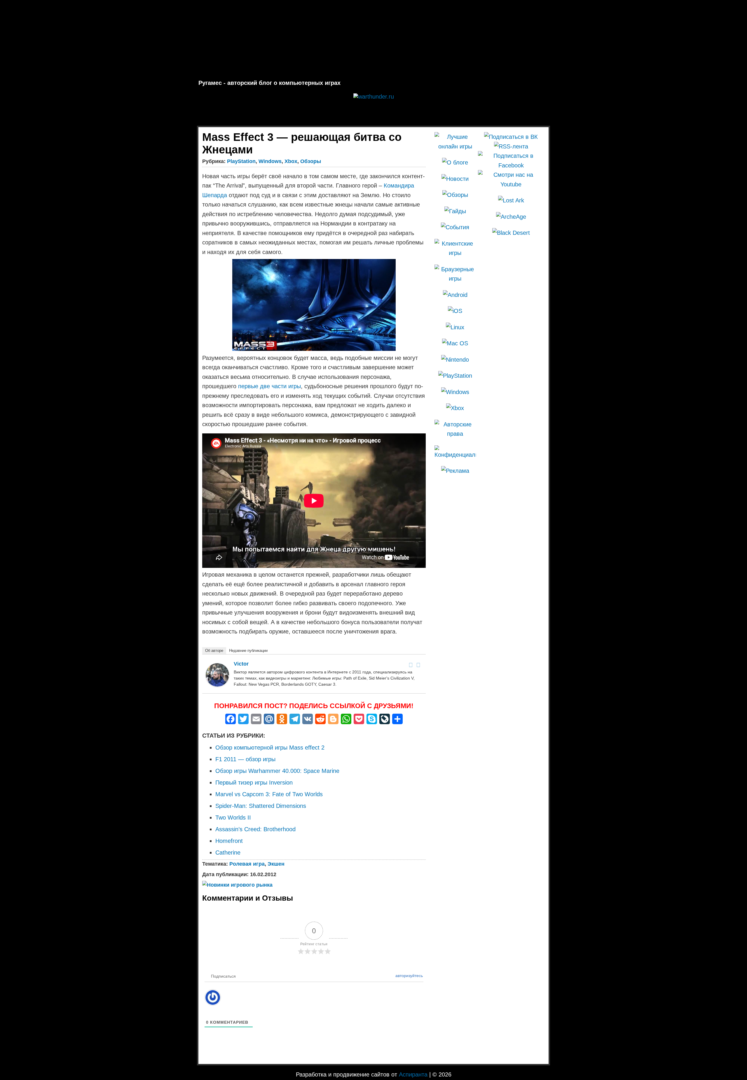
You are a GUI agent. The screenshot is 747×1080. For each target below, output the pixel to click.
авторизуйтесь (408, 975)
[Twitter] (418, 664)
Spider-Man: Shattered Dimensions (260, 806)
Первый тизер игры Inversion (254, 782)
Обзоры (310, 161)
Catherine (227, 852)
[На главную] (373, 40)
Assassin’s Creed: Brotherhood (255, 829)
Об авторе (214, 650)
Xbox (291, 161)
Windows (270, 161)
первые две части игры (269, 386)
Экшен (276, 864)
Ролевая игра (247, 864)
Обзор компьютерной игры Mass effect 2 (269, 747)
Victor (241, 664)
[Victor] (217, 684)
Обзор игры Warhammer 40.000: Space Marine (277, 771)
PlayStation (241, 161)
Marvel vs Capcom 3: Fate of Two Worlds (269, 794)
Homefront (229, 841)
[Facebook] (410, 664)
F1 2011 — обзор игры (245, 759)
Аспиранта (413, 1074)
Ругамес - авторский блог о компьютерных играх (269, 83)
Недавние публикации (248, 650)
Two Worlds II (233, 817)
